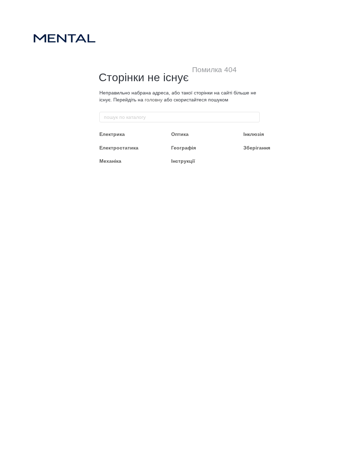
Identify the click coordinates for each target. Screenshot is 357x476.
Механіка (110, 161)
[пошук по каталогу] (254, 117)
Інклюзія (253, 134)
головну (153, 99)
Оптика (180, 134)
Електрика (112, 134)
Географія (183, 148)
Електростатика (118, 148)
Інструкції (183, 161)
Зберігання (256, 148)
